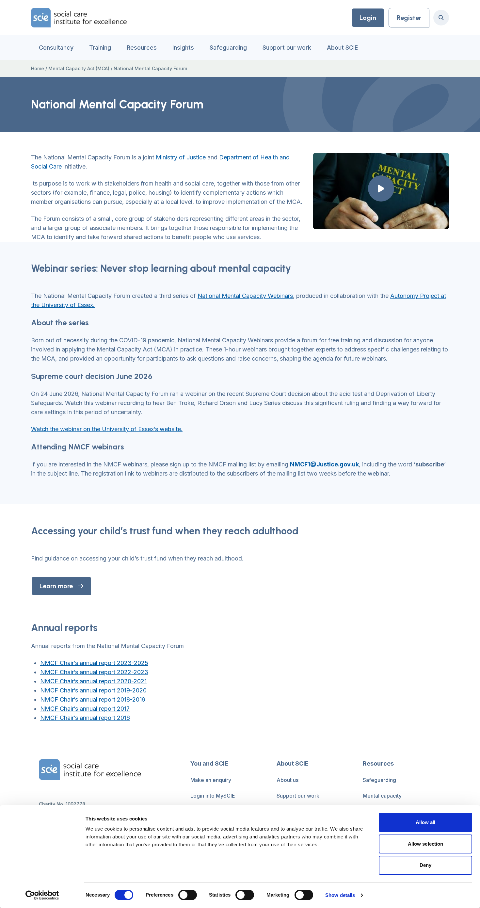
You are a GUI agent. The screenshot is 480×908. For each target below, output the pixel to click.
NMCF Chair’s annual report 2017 (85, 708)
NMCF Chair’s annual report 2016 (85, 717)
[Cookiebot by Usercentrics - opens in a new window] (42, 895)
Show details (340, 895)
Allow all (426, 822)
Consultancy (56, 47)
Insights (183, 47)
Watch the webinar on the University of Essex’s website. (107, 429)
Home (37, 68)
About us (287, 780)
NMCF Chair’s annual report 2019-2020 (93, 690)
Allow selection (425, 844)
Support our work (287, 47)
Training (100, 47)
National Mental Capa (227, 295)
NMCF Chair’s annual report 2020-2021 (93, 681)
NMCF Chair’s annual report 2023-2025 (94, 662)
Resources (142, 47)
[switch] (187, 895)
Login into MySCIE (212, 795)
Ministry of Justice (181, 157)
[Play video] (381, 188)
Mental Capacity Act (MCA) (78, 68)
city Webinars (274, 295)
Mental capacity (382, 795)
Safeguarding (228, 47)
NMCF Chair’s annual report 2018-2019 (92, 699)
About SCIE (342, 47)
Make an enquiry (210, 780)
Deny (425, 865)
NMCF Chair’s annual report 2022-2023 (94, 672)
